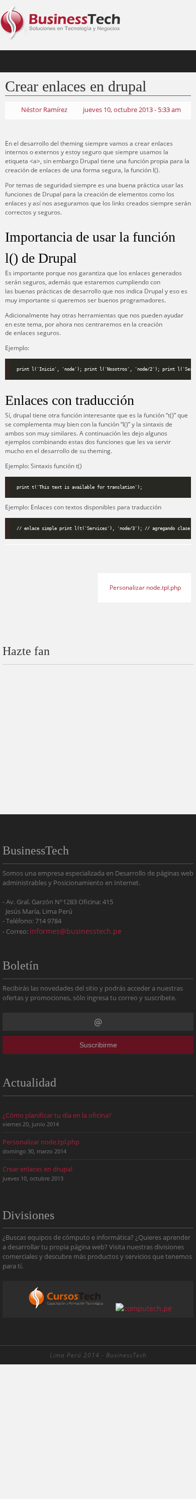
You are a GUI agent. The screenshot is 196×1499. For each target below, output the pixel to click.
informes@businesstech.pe (76, 929)
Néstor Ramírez (44, 109)
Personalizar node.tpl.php (146, 585)
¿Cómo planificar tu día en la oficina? (57, 1113)
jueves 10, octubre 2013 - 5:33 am (132, 109)
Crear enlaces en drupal (37, 1166)
